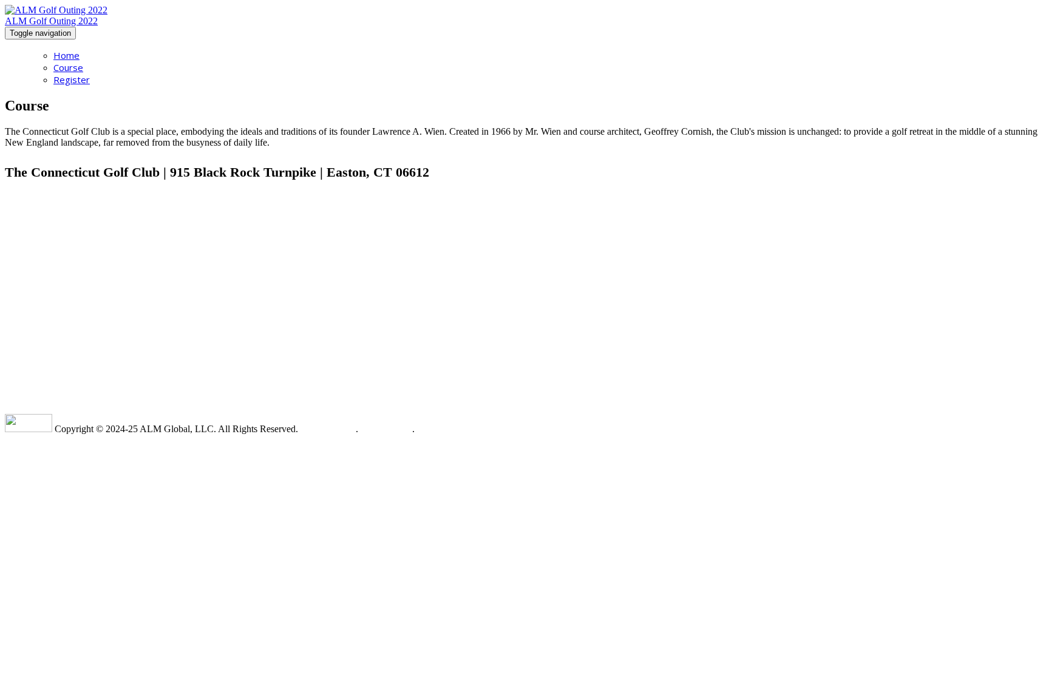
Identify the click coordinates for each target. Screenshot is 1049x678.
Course (68, 67)
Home (66, 55)
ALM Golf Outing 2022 (51, 21)
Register (71, 79)
